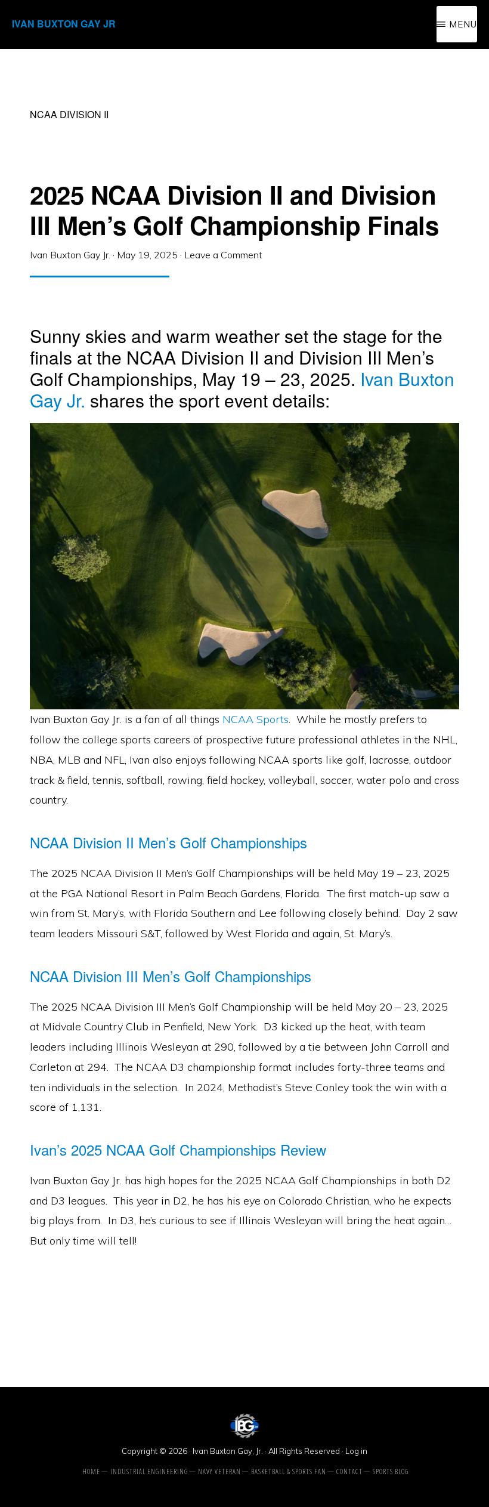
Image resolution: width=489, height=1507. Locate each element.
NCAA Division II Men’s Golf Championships (168, 842)
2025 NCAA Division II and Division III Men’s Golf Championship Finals (234, 209)
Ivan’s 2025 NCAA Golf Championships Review (178, 1149)
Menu (463, 24)
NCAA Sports (255, 719)
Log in (356, 1451)
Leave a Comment (223, 255)
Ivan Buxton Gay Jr (64, 23)
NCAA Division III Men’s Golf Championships (170, 975)
